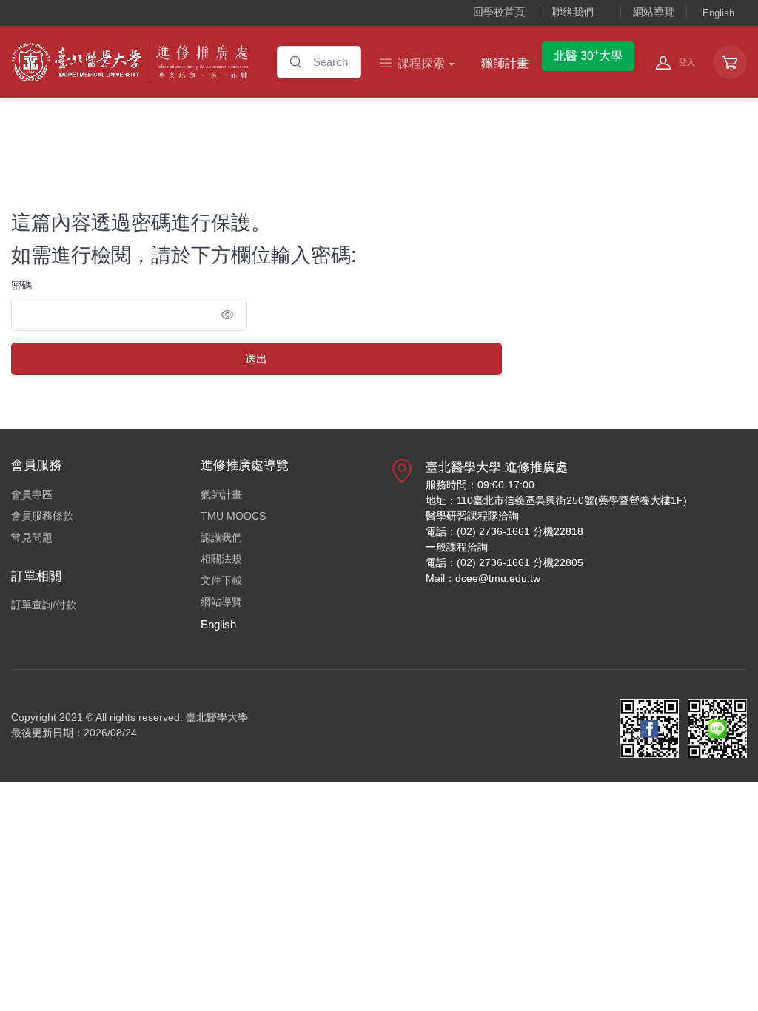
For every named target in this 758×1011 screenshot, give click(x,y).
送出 (256, 358)
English (718, 13)
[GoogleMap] (402, 528)
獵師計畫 (505, 63)
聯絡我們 (573, 12)
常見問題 (32, 537)
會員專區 (32, 494)
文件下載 (221, 580)
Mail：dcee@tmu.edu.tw (483, 578)
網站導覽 (653, 12)
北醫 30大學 (588, 54)
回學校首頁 (499, 12)
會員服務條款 (42, 516)
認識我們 (221, 537)
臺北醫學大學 (217, 717)
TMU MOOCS (233, 516)
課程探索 (421, 63)
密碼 (21, 285)
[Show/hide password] (227, 314)
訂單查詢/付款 (43, 605)
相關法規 (221, 559)
